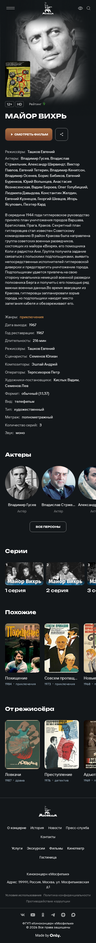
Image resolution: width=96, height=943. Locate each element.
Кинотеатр (75, 848)
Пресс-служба (77, 828)
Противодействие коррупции (48, 901)
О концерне (16, 828)
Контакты (48, 837)
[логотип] (48, 8)
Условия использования (23, 895)
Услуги (17, 848)
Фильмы (56, 848)
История (37, 828)
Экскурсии (36, 848)
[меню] (10, 8)
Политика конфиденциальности (67, 895)
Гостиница (48, 857)
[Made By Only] (48, 935)
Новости (55, 828)
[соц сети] (22, 914)
